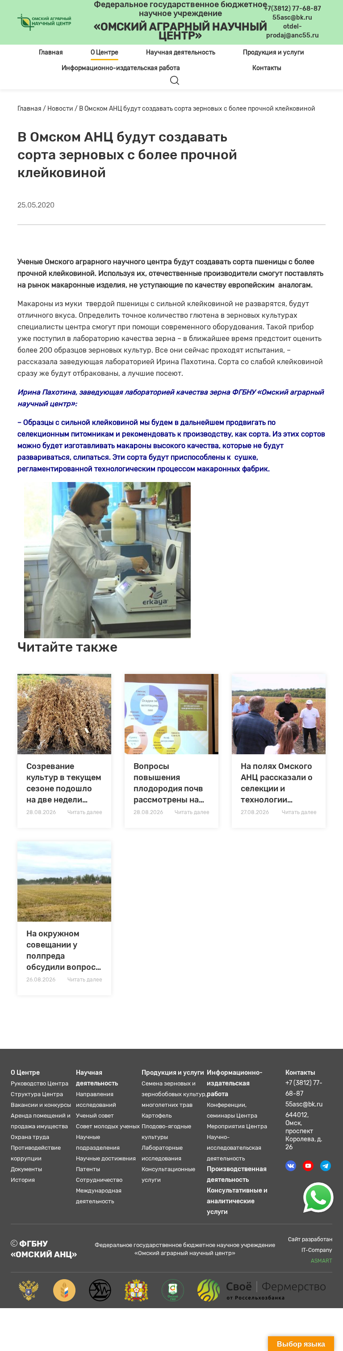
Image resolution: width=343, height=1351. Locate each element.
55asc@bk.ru (303, 1104)
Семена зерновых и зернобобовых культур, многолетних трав (174, 1094)
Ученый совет (95, 1115)
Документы (26, 1169)
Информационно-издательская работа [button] (121, 68)
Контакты (266, 68)
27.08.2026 (255, 812)
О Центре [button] (104, 52)
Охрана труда (30, 1137)
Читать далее (84, 812)
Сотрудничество (99, 1179)
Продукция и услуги (173, 1073)
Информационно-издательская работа (235, 1083)
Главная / (32, 108)
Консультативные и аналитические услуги (237, 1201)
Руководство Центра (39, 1083)
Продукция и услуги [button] (273, 52)
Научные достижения (106, 1158)
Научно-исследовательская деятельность (234, 1148)
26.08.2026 (40, 980)
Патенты (88, 1169)
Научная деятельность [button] (180, 52)
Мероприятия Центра (237, 1126)
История (23, 1179)
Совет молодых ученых (108, 1126)
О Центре (25, 1073)
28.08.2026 (41, 812)
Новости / (63, 108)
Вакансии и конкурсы (41, 1105)
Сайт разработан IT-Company (310, 1250)
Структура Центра (37, 1094)
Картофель (157, 1115)
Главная (51, 52)
